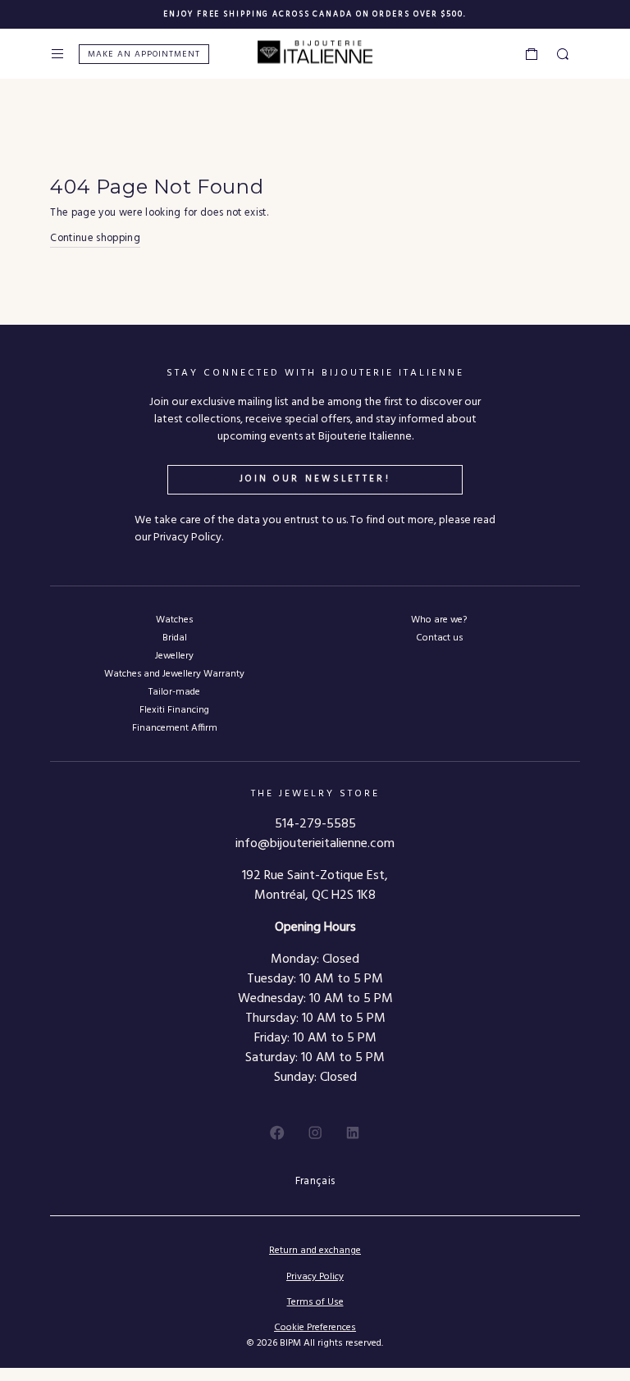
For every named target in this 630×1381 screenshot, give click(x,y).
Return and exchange (315, 1250)
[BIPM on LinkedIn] (353, 1132)
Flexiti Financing (174, 710)
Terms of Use (315, 1302)
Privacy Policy (315, 1277)
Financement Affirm (174, 728)
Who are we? (439, 619)
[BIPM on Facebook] (277, 1132)
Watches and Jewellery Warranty (174, 673)
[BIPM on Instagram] (315, 1132)
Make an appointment (144, 55)
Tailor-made (174, 692)
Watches (174, 619)
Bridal (174, 637)
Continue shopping (94, 238)
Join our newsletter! (315, 479)
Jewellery (174, 655)
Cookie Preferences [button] (315, 1328)
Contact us (439, 637)
